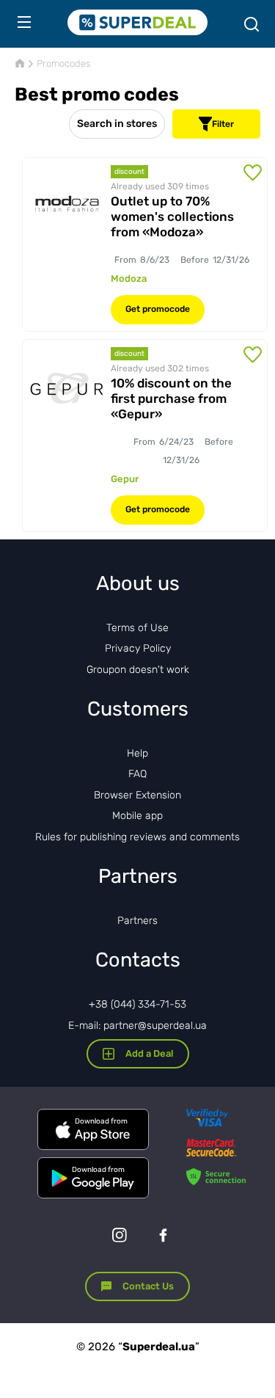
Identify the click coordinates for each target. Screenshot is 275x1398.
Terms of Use (137, 628)
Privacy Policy (138, 648)
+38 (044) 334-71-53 (137, 1004)
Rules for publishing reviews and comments (137, 837)
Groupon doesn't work (138, 669)
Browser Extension (137, 795)
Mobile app (137, 815)
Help (137, 753)
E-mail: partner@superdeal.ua (137, 1025)
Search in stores (117, 123)
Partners (137, 920)
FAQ (137, 774)
